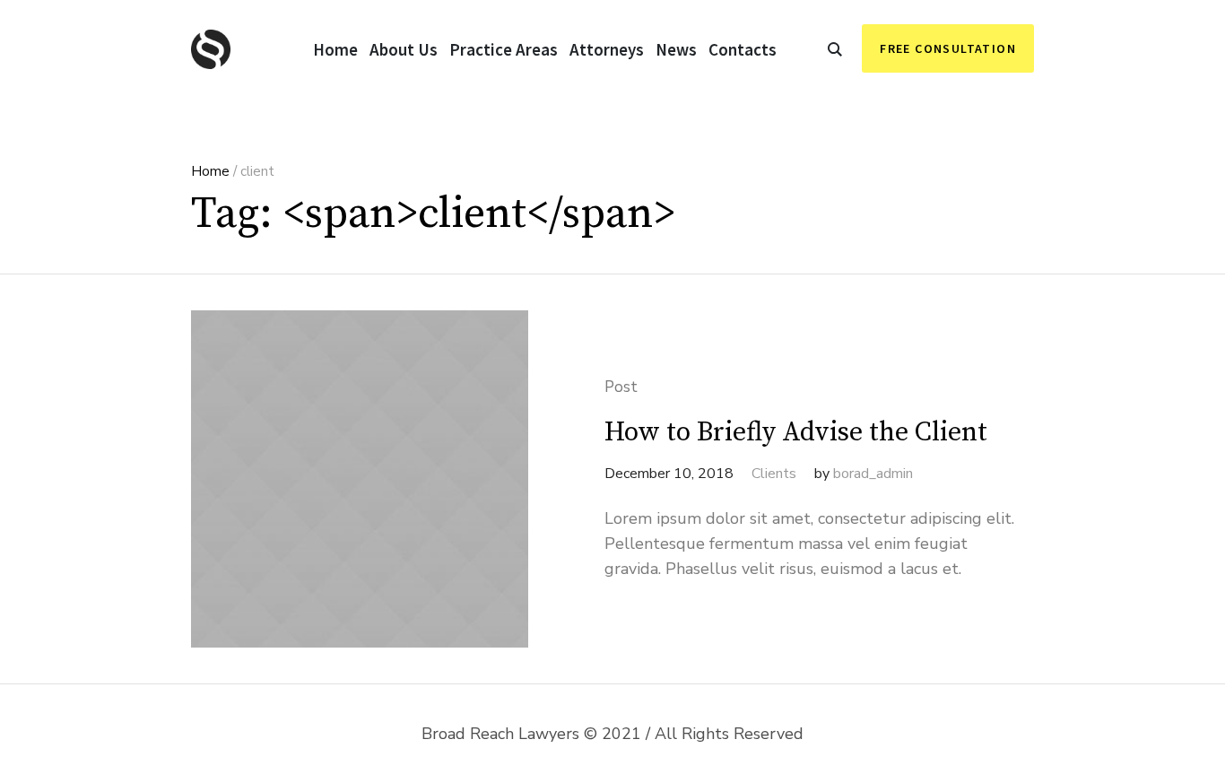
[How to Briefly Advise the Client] (359, 479)
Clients (774, 473)
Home (210, 171)
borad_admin (873, 473)
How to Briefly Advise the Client (795, 432)
